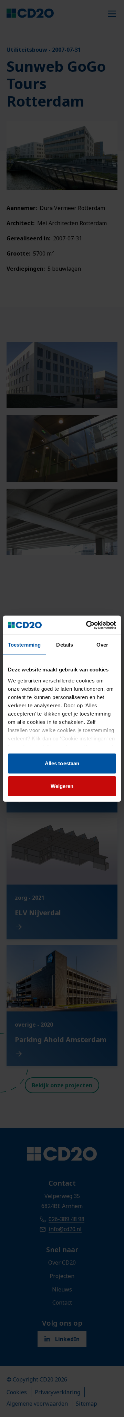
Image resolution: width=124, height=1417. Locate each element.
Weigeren (62, 786)
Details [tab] (64, 645)
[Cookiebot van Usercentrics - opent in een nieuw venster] (87, 625)
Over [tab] (102, 645)
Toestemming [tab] (24, 645)
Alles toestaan (62, 763)
